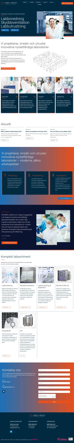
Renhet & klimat (62, 285)
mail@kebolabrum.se (8, 387)
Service (45, 2)
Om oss (51, 2)
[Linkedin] (3, 391)
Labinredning (7, 285)
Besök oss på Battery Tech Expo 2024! (36, 131)
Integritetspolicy (24, 439)
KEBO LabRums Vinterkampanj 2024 (11, 131)
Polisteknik (6, 331)
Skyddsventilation (27, 285)
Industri (41, 97)
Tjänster (25, 2)
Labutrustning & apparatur (44, 286)
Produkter (32, 2)
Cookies (11, 439)
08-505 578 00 (6, 382)
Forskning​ (23, 97)
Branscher (38, 2)
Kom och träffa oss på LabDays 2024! (60, 131)
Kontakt (39, 4)
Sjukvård (5, 97)
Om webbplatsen (17, 439)
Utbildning (60, 97)
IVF (21, 331)
